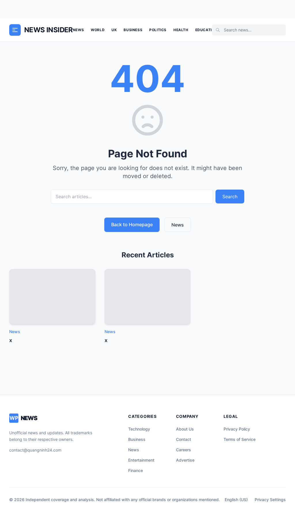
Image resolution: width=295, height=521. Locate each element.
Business (133, 30)
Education (206, 30)
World (98, 30)
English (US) (236, 499)
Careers (183, 449)
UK (114, 30)
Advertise (185, 460)
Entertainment (141, 460)
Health (180, 30)
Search (229, 196)
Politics (158, 30)
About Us (185, 428)
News (78, 30)
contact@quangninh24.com (35, 450)
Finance (135, 470)
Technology (139, 428)
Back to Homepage (132, 224)
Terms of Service (240, 439)
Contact (183, 439)
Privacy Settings (270, 499)
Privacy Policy (237, 428)
